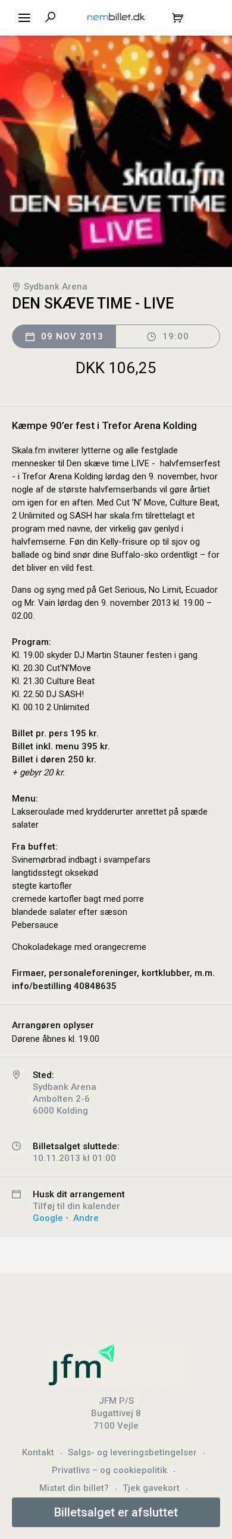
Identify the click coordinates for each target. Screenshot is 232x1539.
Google (48, 1218)
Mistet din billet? (74, 1488)
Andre (86, 1218)
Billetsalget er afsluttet (116, 1512)
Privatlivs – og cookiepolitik (109, 1470)
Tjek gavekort (151, 1488)
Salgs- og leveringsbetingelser (132, 1452)
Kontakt (38, 1452)
